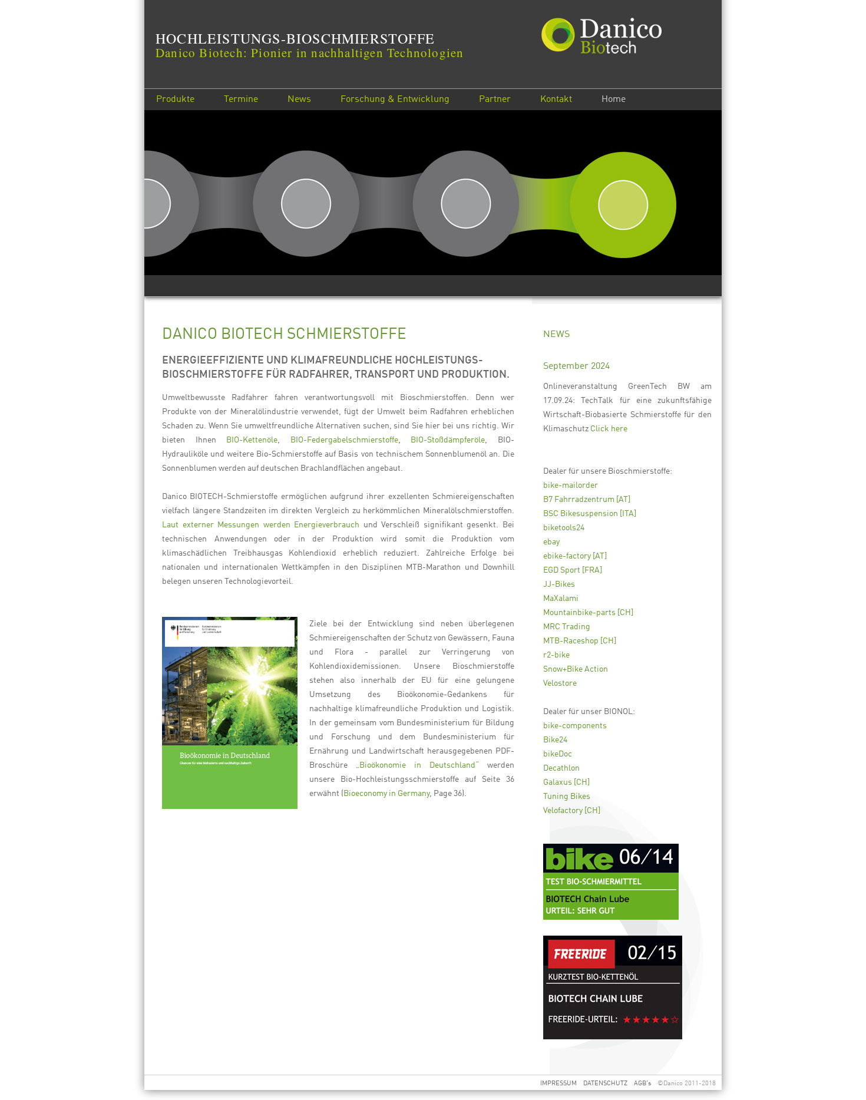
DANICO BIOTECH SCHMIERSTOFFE (284, 334)
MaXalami (561, 598)
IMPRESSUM (558, 1084)
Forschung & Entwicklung (395, 99)
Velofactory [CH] (571, 811)
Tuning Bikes (566, 796)
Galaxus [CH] (566, 782)
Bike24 (555, 740)
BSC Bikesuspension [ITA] (589, 514)
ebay (551, 542)
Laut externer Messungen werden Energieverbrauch (260, 525)
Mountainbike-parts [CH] (588, 613)
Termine (241, 99)
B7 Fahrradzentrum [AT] (586, 500)
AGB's (642, 1084)
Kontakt (556, 99)
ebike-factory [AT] (575, 556)
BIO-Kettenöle (251, 440)
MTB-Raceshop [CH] (579, 641)
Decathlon (561, 768)
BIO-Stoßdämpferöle (448, 440)
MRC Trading (566, 627)
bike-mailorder (570, 485)
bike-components (575, 726)
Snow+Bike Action (575, 669)
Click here (608, 429)
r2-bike (556, 655)
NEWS (556, 334)
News (299, 99)
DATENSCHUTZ (605, 1084)
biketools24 (563, 528)
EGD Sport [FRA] (572, 570)
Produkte (175, 99)
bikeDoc (557, 754)
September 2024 (576, 366)
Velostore (560, 683)
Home (613, 99)
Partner (495, 99)
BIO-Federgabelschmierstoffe (344, 440)
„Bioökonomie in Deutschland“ (417, 765)
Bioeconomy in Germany (386, 794)
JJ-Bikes (559, 584)
